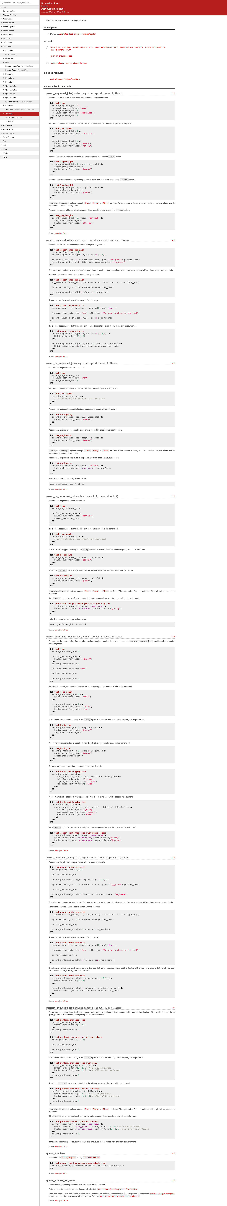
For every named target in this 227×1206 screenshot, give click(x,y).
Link (173, 93)
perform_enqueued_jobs (61, 55)
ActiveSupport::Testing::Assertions (65, 78)
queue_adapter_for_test (76, 62)
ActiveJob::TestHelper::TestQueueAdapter (77, 33)
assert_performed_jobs (155, 47)
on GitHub (64, 233)
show (57, 233)
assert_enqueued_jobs (61, 47)
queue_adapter (57, 62)
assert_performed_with (61, 49)
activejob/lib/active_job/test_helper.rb (55, 12)
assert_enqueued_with (82, 47)
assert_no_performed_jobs (131, 47)
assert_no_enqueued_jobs (106, 47)
